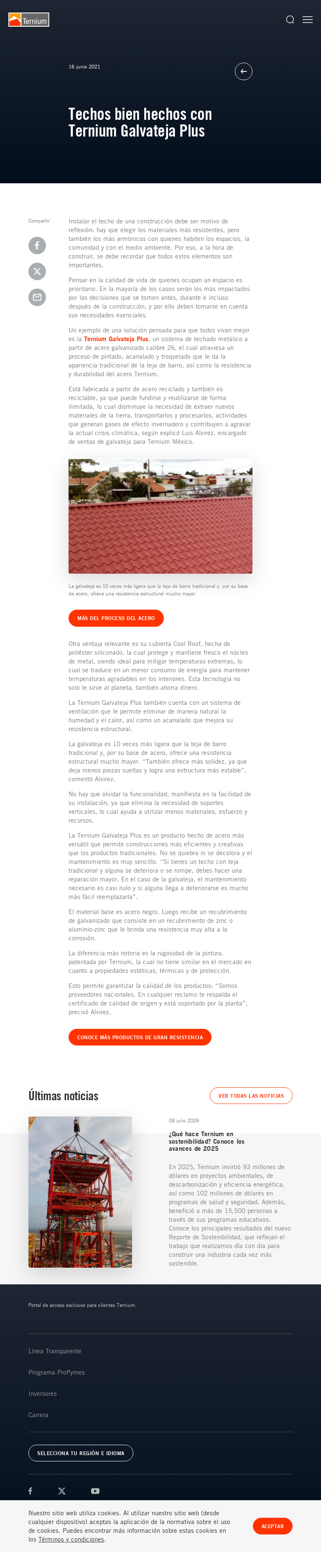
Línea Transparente (55, 1351)
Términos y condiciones (71, 1539)
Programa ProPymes (56, 1372)
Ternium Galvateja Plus (116, 339)
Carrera (38, 1414)
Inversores (42, 1393)
